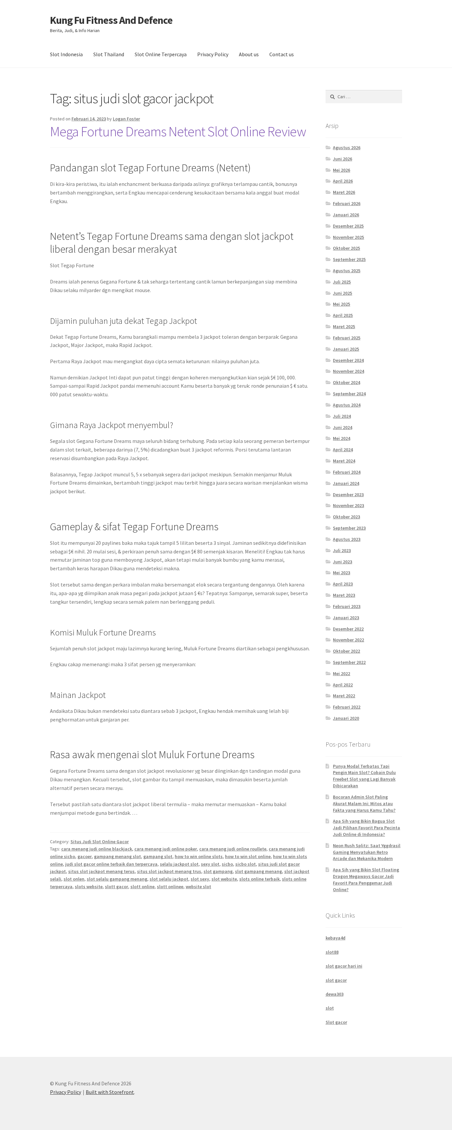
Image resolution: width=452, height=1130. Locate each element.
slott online (142, 887)
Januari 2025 (346, 349)
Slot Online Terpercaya (161, 54)
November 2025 (348, 237)
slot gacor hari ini (344, 966)
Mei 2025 (341, 304)
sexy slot (210, 864)
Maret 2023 (344, 595)
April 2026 (343, 181)
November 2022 (348, 640)
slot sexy (200, 879)
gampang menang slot (117, 856)
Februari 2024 (346, 472)
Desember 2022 (348, 629)
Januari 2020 (346, 718)
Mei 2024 (341, 438)
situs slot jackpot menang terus (101, 871)
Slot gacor (336, 1022)
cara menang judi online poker (165, 849)
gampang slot (157, 856)
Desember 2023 (348, 495)
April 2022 (343, 685)
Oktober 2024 (346, 382)
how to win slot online (248, 856)
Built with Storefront (110, 1092)
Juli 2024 (342, 416)
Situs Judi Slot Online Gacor (99, 842)
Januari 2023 (346, 618)
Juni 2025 (342, 293)
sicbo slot (245, 864)
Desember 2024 (348, 360)
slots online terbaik (259, 879)
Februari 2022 (346, 707)
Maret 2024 (344, 461)
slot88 (332, 952)
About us (249, 54)
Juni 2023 (342, 562)
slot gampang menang (258, 871)
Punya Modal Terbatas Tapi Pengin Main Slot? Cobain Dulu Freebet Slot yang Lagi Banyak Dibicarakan (364, 776)
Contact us (281, 54)
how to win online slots (199, 856)
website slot (198, 887)
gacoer (84, 856)
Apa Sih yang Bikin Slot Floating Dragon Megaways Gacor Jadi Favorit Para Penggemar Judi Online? (366, 879)
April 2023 (343, 584)
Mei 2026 (341, 170)
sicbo (227, 864)
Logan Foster (126, 119)
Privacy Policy (212, 54)
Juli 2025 (342, 282)
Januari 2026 (346, 215)
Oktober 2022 (346, 651)
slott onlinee (170, 887)
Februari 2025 (346, 338)
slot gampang (218, 871)
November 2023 (348, 505)
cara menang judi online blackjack (96, 849)
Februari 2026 (346, 203)
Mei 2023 (341, 573)
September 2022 (349, 662)
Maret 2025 (344, 326)
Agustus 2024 (346, 405)
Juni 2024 (342, 427)
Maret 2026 (344, 192)
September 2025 (349, 259)
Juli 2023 (342, 550)
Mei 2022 (341, 673)
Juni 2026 (342, 159)
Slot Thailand (108, 54)
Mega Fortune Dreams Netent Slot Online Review (178, 131)
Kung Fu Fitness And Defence (111, 20)
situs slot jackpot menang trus (169, 871)
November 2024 (348, 371)
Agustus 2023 (346, 539)
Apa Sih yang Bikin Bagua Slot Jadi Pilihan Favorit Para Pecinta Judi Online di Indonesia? (366, 827)
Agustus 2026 (346, 148)
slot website (224, 879)
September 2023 (349, 528)
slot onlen (74, 879)
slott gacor (116, 887)
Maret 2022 (344, 696)
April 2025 (343, 315)
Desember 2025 (348, 226)
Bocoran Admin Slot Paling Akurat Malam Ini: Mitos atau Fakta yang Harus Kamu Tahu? (364, 803)
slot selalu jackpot (169, 879)
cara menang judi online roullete (232, 849)
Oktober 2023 (346, 517)
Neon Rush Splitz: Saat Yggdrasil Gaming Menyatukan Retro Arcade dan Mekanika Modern (366, 852)
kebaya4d (335, 938)
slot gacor (336, 980)
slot (330, 1008)
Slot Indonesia (66, 54)
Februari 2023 (346, 606)
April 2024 (343, 450)
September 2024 (349, 394)
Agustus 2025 (346, 271)
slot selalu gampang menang (117, 879)
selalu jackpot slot (179, 864)
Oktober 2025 (346, 248)
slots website (89, 887)
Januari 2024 (346, 483)
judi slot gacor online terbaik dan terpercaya (111, 864)
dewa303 (334, 994)
